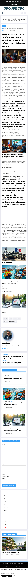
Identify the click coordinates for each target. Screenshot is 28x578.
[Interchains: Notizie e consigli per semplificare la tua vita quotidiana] (14, 301)
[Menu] (2, 13)
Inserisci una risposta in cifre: (7, 476)
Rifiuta (10, 575)
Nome (3, 457)
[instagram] (15, 4)
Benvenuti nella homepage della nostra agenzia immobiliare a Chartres (13, 553)
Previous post (5, 354)
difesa (7, 28)
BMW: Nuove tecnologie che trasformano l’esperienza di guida (13, 357)
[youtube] (16, 4)
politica (15, 28)
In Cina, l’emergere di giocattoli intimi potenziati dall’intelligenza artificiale (12, 363)
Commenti (4, 444)
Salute (5, 504)
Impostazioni (16, 575)
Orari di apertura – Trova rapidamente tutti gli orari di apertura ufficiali (13, 377)
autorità (4, 28)
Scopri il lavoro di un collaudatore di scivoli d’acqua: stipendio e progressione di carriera (13, 403)
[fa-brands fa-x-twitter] (12, 4)
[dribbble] (14, 4)
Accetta (4, 575)
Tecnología (6, 507)
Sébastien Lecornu (20, 28)
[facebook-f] (11, 4)
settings (12, 573)
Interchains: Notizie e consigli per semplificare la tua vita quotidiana (12, 429)
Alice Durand (7, 375)
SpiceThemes (22, 566)
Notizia (4, 26)
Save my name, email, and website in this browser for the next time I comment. (14, 473)
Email (3, 464)
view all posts (5, 348)
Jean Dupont (5, 30)
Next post (4, 360)
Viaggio (5, 510)
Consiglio (5, 495)
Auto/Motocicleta (7, 492)
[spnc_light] (25, 13)
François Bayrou (11, 28)
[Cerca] (21, 13)
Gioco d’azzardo (7, 498)
